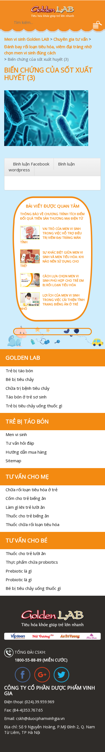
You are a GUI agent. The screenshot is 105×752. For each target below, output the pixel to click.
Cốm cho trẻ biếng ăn (26, 498)
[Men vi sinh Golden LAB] (52, 12)
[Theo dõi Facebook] (22, 674)
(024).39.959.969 (39, 701)
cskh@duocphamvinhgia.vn (40, 718)
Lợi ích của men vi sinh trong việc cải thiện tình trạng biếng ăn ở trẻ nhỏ (52, 302)
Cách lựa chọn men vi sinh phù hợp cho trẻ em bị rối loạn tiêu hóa (63, 280)
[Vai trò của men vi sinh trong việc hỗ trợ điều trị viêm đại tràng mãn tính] (52, 225)
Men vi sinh (16, 434)
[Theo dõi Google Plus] (42, 674)
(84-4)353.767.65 (28, 710)
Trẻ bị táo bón (19, 370)
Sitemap (13, 460)
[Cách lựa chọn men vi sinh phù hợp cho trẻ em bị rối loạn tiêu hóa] (52, 272)
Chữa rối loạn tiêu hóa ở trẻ (31, 489)
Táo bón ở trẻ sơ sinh (26, 397)
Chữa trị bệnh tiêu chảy (28, 388)
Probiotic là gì (19, 579)
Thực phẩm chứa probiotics (32, 562)
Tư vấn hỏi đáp (20, 443)
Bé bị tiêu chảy (20, 379)
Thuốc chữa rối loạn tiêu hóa (32, 524)
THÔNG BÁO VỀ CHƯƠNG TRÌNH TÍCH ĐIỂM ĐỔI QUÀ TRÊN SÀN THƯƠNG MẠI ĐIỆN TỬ (52, 216)
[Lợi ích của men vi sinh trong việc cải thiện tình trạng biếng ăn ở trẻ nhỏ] (52, 291)
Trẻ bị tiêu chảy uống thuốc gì (34, 405)
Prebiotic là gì (19, 571)
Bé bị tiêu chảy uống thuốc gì (33, 588)
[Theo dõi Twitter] (61, 674)
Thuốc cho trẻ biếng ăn (27, 516)
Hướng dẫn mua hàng (26, 452)
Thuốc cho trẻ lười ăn (26, 553)
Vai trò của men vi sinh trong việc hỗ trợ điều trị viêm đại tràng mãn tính (51, 235)
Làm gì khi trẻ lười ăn (25, 507)
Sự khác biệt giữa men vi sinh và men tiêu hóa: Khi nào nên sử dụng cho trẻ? (52, 259)
